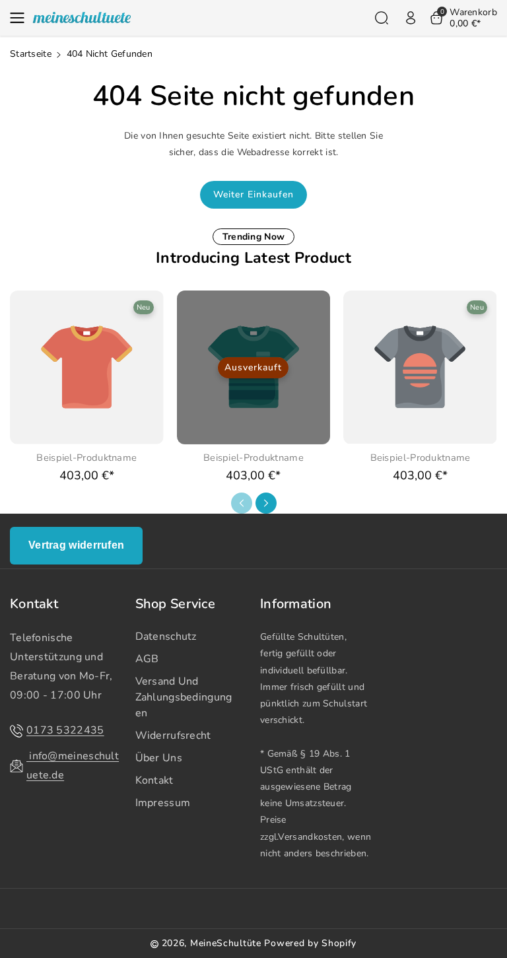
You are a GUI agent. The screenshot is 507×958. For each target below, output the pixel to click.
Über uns (158, 758)
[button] (21, 18)
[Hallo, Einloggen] (410, 18)
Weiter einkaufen (253, 194)
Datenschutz (166, 636)
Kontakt (34, 604)
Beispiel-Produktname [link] (86, 458)
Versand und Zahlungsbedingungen (183, 697)
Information (295, 604)
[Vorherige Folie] (241, 503)
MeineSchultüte (225, 943)
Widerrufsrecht (173, 735)
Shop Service (175, 604)
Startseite (30, 54)
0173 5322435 (65, 730)
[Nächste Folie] (266, 503)
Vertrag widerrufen (76, 545)
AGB (147, 659)
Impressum (163, 803)
